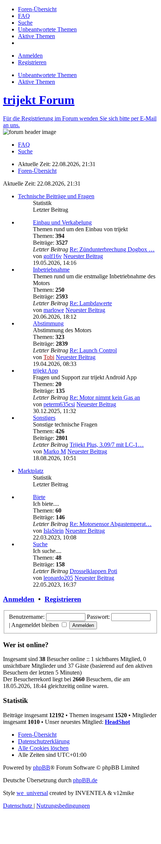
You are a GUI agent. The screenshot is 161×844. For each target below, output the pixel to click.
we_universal (32, 793)
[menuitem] (37, 9)
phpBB (41, 767)
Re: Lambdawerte (91, 303)
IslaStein (53, 531)
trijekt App (45, 370)
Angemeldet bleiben (35, 625)
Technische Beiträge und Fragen (56, 196)
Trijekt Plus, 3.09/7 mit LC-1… (107, 444)
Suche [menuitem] (25, 151)
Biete (39, 497)
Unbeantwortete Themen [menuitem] (47, 75)
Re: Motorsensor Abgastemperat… (111, 524)
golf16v (52, 256)
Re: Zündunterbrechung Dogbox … (112, 249)
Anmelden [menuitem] (30, 55)
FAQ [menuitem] (24, 144)
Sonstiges (44, 418)
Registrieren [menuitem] (32, 62)
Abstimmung (48, 323)
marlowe (53, 310)
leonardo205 (58, 578)
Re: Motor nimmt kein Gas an (105, 397)
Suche (40, 544)
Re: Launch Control (93, 350)
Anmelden (18, 599)
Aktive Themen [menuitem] (36, 82)
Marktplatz (30, 471)
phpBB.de (85, 780)
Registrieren (63, 599)
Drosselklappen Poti (93, 571)
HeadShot (117, 722)
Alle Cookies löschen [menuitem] (43, 748)
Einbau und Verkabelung (62, 222)
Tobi (48, 357)
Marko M (54, 451)
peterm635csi (59, 404)
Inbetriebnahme (51, 269)
